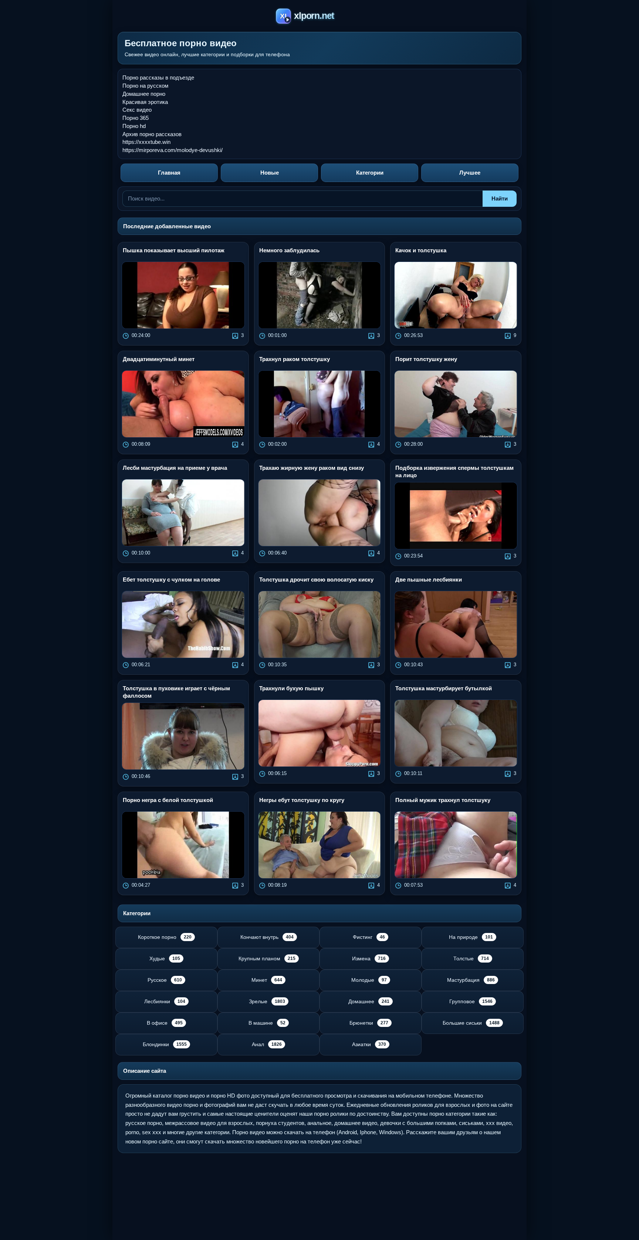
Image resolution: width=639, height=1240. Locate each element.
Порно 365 (135, 118)
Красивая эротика (145, 102)
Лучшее (469, 172)
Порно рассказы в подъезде (158, 77)
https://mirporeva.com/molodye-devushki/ (172, 150)
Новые (269, 172)
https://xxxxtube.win (146, 142)
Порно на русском (145, 85)
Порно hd (134, 126)
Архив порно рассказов (152, 134)
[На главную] (319, 17)
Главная (169, 172)
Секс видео (137, 110)
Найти (499, 198)
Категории (369, 172)
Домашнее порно (143, 94)
